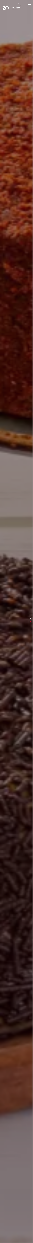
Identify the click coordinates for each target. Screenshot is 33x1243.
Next (17, 424)
